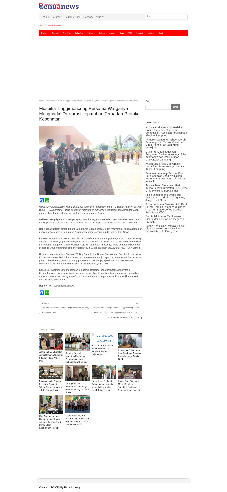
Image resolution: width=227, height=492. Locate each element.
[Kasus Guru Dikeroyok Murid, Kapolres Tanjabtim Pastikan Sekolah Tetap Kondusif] (130, 372)
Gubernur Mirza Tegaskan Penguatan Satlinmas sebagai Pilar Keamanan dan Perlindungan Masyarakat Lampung (165, 155)
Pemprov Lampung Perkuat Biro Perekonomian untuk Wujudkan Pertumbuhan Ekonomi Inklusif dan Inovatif (165, 177)
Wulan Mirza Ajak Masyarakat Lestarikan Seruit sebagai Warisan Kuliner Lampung (165, 166)
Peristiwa (90, 33)
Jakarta (112, 33)
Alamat (57, 17)
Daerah (44, 33)
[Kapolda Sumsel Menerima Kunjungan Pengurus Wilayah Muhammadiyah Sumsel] (77, 342)
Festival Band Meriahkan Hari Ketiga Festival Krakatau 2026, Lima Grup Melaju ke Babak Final (166, 188)
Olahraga (102, 33)
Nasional (55, 33)
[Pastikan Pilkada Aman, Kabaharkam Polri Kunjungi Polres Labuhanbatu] (104, 338)
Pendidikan (67, 33)
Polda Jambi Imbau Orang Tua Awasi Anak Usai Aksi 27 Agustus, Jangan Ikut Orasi (165, 197)
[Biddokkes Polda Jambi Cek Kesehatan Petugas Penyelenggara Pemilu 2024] (130, 340)
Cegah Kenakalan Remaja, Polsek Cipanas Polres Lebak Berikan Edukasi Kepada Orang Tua (165, 228)
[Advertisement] (113, 69)
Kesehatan (150, 33)
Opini (161, 33)
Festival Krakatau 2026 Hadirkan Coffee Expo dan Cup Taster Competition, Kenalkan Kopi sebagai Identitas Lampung (166, 131)
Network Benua (92, 17)
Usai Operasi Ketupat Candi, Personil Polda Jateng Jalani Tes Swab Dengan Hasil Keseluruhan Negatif (50, 422)
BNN (130, 33)
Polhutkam (79, 33)
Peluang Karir (72, 17)
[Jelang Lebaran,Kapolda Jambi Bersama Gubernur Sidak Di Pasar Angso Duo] (51, 341)
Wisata (121, 33)
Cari (147, 101)
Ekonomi (139, 33)
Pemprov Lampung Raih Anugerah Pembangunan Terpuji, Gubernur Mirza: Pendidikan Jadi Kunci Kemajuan (165, 143)
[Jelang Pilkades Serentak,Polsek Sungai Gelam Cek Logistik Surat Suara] (77, 373)
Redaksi (45, 17)
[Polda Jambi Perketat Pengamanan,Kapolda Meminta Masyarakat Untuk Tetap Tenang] (104, 372)
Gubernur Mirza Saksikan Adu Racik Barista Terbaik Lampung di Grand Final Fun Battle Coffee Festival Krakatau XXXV (166, 208)
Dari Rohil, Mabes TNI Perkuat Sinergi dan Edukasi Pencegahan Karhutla (164, 219)
